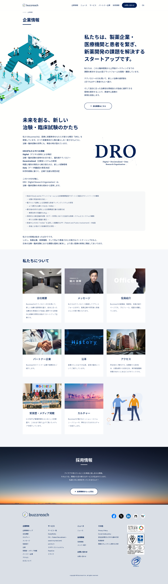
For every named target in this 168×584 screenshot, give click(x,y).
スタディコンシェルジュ (56, 547)
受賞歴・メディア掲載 (30, 551)
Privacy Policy (103, 530)
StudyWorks (52, 534)
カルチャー (26, 537)
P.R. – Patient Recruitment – (57, 537)
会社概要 (25, 534)
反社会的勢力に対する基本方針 (108, 537)
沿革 (24, 547)
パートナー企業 (104, 5)
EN (143, 5)
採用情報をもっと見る (85, 491)
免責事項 (101, 541)
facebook (114, 516)
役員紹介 (25, 544)
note (135, 516)
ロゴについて (27, 561)
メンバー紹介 (81, 545)
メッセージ (26, 541)
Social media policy (104, 534)
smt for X (51, 544)
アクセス (25, 557)
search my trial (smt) (55, 541)
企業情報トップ (28, 530)
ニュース (84, 5)
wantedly (143, 516)
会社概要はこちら (99, 106)
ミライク (51, 554)
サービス (93, 5)
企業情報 (74, 5)
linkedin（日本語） (128, 516)
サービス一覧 (52, 530)
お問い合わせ (129, 5)
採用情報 (116, 5)
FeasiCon (51, 551)
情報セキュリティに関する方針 (108, 544)
